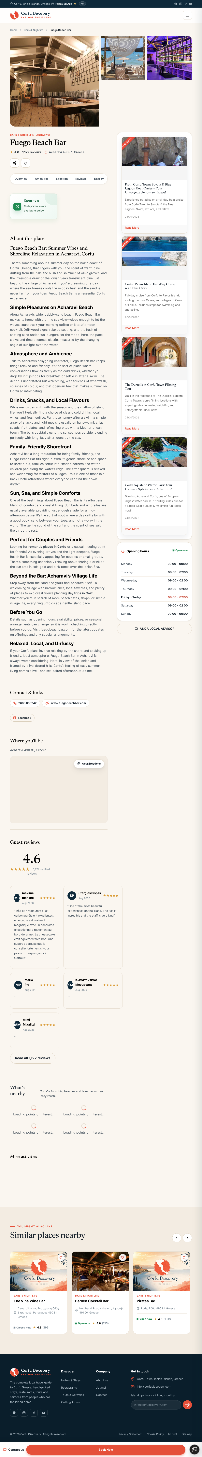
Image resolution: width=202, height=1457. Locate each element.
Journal (101, 1387)
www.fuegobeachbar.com (68, 703)
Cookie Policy (155, 1434)
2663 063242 (27, 703)
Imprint (172, 1434)
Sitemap (186, 1434)
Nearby (99, 178)
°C (82, 3)
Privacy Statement (130, 1434)
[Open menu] (187, 15)
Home (14, 30)
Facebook (24, 717)
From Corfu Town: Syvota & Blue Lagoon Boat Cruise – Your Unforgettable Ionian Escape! (148, 189)
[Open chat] (194, 1449)
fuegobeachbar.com (55, 629)
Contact (101, 1395)
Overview (21, 178)
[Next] (187, 1237)
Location (62, 178)
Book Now (106, 1449)
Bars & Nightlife (33, 30)
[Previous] (176, 1237)
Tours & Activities (72, 1395)
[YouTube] (190, 3)
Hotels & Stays (71, 1380)
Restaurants (69, 1387)
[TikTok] (185, 3)
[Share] (14, 163)
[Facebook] (175, 3)
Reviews (81, 178)
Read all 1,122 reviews (32, 1058)
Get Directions (91, 763)
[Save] (25, 163)
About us (102, 1380)
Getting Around (71, 1402)
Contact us (16, 1449)
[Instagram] (180, 3)
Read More (132, 227)
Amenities (42, 178)
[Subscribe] (187, 1404)
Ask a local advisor (157, 629)
